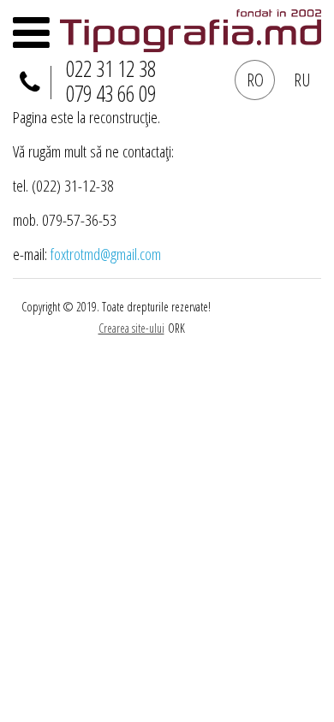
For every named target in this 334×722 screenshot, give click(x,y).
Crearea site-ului (131, 328)
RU (302, 80)
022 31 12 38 (111, 68)
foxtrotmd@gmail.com (106, 254)
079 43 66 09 (111, 93)
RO (255, 80)
